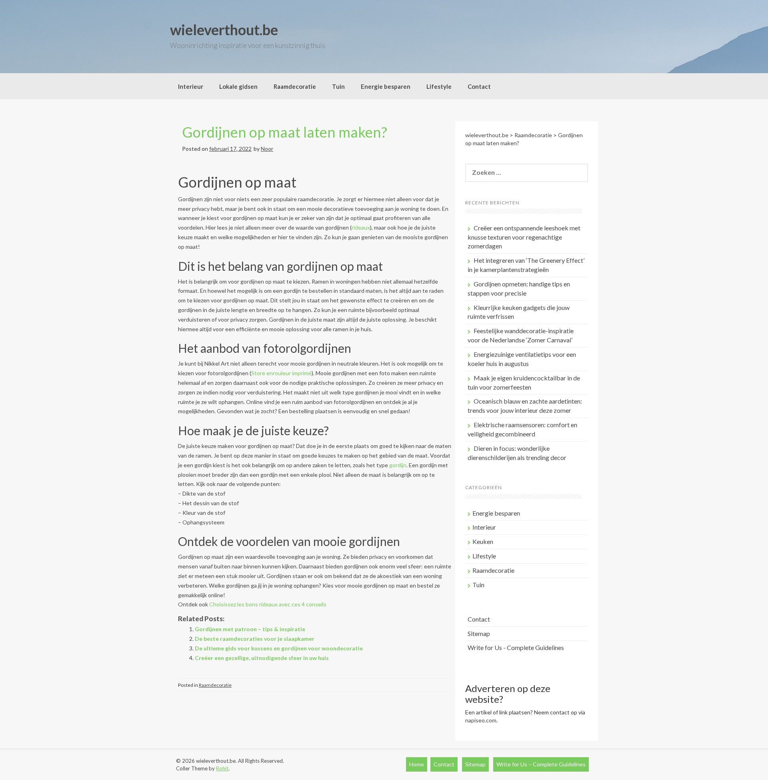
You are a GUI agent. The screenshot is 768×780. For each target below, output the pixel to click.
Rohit (222, 768)
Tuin (338, 86)
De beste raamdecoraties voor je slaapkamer (254, 638)
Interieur (190, 86)
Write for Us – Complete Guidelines (541, 764)
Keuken (482, 541)
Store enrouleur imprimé (281, 373)
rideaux (361, 227)
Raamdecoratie (295, 86)
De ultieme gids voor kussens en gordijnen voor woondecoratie (279, 648)
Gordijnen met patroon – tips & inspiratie (250, 629)
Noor (267, 148)
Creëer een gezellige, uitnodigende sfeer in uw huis (262, 657)
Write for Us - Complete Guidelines (516, 647)
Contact (479, 86)
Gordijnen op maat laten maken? (284, 132)
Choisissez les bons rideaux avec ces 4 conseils (267, 604)
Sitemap (479, 633)
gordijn (397, 465)
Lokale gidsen (238, 86)
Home (416, 764)
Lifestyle (439, 86)
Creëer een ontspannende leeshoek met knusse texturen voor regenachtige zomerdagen (524, 237)
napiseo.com (480, 720)
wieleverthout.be (224, 29)
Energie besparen (385, 86)
